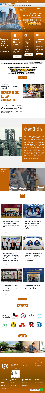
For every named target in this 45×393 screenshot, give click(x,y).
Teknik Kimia (3, 385)
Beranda (13, 3)
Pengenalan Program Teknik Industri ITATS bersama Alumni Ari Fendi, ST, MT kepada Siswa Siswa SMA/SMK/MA (33, 257)
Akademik (22, 3)
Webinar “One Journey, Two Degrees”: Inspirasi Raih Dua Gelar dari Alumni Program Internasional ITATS (33, 225)
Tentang (17, 3)
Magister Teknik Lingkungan (39, 384)
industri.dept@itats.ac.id (15, 368)
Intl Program (28, 5)
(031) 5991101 (17, 362)
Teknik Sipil (12, 382)
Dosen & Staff (28, 3)
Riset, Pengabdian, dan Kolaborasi (18, 5)
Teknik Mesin (3, 382)
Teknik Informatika (25, 384)
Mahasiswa (34, 3)
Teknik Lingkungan (13, 385)
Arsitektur (11, 384)
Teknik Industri (3, 384)
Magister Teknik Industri (39, 382)
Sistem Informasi (25, 385)
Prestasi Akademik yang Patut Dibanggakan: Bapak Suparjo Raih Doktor (33, 287)
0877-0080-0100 (14, 365)
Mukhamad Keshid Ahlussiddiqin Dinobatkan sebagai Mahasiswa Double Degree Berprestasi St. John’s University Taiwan (11, 257)
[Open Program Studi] (22, 1)
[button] (17, 4)
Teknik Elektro (24, 382)
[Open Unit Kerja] (28, 1)
